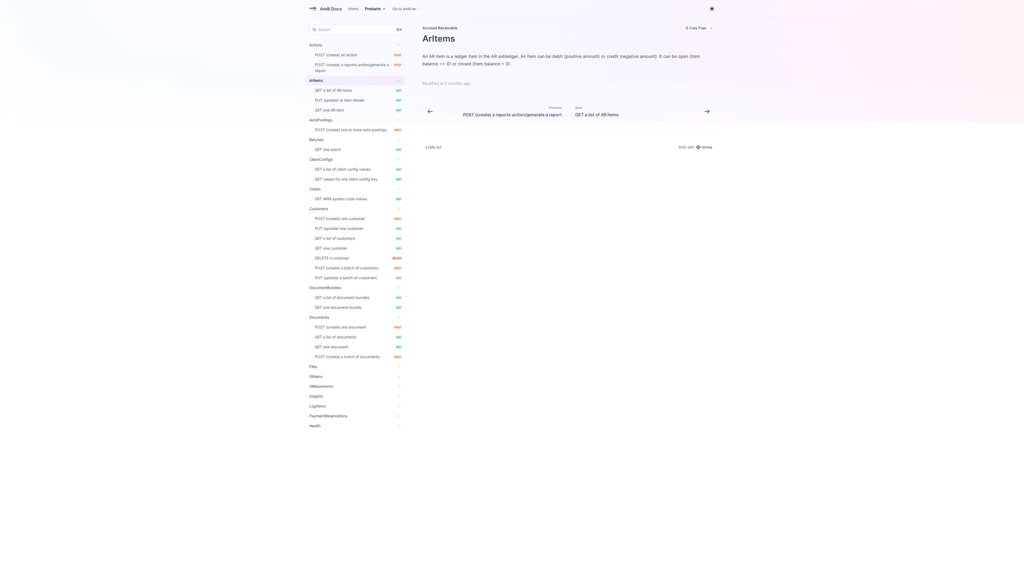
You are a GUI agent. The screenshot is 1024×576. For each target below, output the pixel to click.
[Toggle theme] (712, 8)
